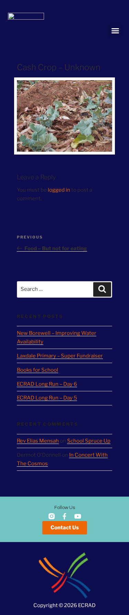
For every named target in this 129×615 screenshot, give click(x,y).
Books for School (37, 370)
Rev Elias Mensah (38, 441)
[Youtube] (78, 516)
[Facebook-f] (65, 516)
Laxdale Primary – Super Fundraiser (60, 356)
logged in (59, 190)
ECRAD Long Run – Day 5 (47, 398)
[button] (115, 30)
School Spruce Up (88, 441)
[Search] (102, 289)
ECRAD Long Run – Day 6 (47, 384)
